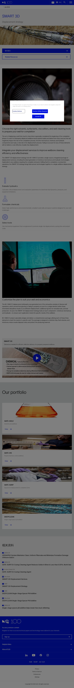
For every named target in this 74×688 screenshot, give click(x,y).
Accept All (38, 116)
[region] (37, 110)
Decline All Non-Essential (40, 111)
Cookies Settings (17, 111)
